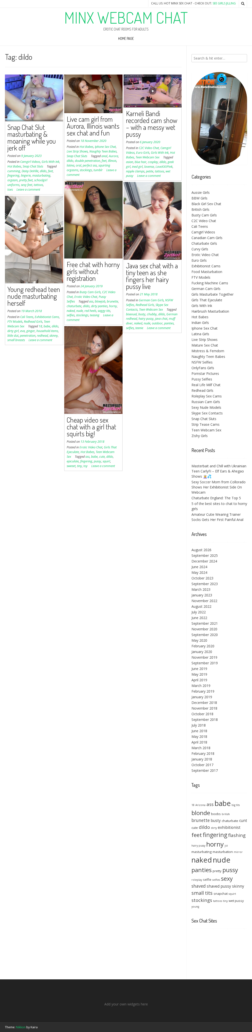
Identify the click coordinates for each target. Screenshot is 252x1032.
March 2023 (200, 589)
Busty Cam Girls (90, 292)
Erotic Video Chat (85, 297)
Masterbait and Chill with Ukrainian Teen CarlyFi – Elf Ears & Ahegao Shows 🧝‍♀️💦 (218, 471)
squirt (106, 461)
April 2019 (199, 680)
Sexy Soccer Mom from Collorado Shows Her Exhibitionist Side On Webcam (218, 487)
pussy (97, 461)
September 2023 (204, 583)
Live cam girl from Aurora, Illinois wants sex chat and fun (93, 126)
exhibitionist (229, 827)
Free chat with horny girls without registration (93, 271)
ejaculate (73, 461)
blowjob (100, 301)
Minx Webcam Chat (126, 17)
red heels (90, 311)
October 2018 (202, 714)
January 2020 (201, 651)
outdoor (157, 323)
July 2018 (198, 725)
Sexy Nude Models (206, 407)
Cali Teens (26, 317)
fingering (13, 175)
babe (47, 326)
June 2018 (199, 730)
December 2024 (204, 561)
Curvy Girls (199, 249)
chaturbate (74, 306)
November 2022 (204, 600)
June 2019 (199, 668)
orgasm (12, 180)
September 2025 (204, 555)
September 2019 (204, 663)
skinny (53, 336)
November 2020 (204, 629)
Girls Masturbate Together (212, 294)
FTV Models (14, 321)
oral (78, 165)
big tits (236, 805)
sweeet (71, 466)
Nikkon (21, 1027)
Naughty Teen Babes (103, 151)
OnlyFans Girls (202, 367)
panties (169, 323)
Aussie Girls (200, 192)
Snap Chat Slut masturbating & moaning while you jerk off (31, 137)
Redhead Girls (145, 305)
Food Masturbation (206, 271)
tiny (79, 466)
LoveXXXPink (164, 167)
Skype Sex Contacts (207, 413)
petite (149, 171)
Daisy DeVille (30, 171)
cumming (13, 171)
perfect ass (90, 165)
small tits (202, 893)
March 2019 (200, 685)
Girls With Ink (50, 162)
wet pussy (236, 900)
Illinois (112, 161)
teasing (94, 315)
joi (226, 845)
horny (113, 306)
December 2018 (204, 702)
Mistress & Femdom (207, 351)
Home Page (126, 38)
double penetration (87, 161)
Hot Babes (14, 166)
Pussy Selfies (201, 379)
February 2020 (202, 646)
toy (85, 466)
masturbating (41, 175)
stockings (86, 170)
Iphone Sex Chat (105, 147)
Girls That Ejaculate (206, 300)
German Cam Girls (151, 300)
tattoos (38, 185)
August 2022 (201, 606)
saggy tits (104, 311)
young (195, 906)
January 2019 (201, 697)
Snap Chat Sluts (33, 166)
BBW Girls (199, 198)
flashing (237, 835)
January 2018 (201, 759)
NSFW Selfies (202, 362)
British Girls (200, 209)
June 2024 (199, 566)
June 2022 (199, 617)
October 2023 (202, 578)
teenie (139, 328)
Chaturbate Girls (204, 243)
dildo (43, 171)
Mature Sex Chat (204, 345)
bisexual (131, 314)
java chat (161, 319)
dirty (214, 828)
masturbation (223, 852)
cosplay (153, 162)
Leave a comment (28, 189)
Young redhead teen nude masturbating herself (33, 296)
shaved (198, 886)
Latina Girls (200, 334)
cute (102, 457)
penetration (27, 336)
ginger (30, 331)
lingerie (26, 175)
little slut (12, 336)
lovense (149, 167)
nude (79, 311)
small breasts (16, 340)
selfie (207, 879)
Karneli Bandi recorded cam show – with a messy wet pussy (151, 123)
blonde (200, 813)
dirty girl (13, 331)
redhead (42, 336)
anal (104, 156)
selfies (71, 315)
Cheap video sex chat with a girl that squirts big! (91, 426)
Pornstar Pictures (205, 373)
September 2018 (204, 719)
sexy (227, 878)
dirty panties (99, 306)
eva (22, 331)
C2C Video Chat (149, 148)
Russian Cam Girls (205, 401)
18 (40, 326)
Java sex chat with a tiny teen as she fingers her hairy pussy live (152, 276)
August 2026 (201, 549)
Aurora (113, 156)
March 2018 (200, 747)
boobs (216, 814)
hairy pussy (146, 319)
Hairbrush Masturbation (210, 311)
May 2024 (199, 572)
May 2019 (199, 674)
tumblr (98, 170)
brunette (112, 301)
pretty (217, 871)
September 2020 (204, 634)
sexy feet (26, 185)
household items (47, 331)
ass (91, 301)
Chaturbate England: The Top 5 (216, 498)
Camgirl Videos (30, 162)
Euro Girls (142, 153)
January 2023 (201, 595)
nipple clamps (135, 171)
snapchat (221, 893)
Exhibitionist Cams (47, 317)
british (226, 814)
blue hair (140, 162)
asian (129, 162)
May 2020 (199, 640)
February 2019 (202, 691)
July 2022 (198, 612)
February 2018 (202, 753)
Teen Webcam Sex (147, 157)
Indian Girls (200, 322)
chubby (152, 314)
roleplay (196, 879)
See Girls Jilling (224, 3)
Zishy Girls (199, 435)
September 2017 (204, 770)
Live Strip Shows (77, 151)
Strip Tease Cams (205, 424)
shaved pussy (219, 886)
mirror (238, 852)
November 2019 (204, 657)
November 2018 (204, 708)
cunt (243, 820)
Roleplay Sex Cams (206, 396)
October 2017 (202, 764)
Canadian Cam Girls (206, 237)
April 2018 (199, 742)
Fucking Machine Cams (209, 283)
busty (141, 314)
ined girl (137, 167)
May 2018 (199, 736)
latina (70, 165)
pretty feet (26, 180)
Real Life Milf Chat (205, 384)
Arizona (200, 805)
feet (50, 171)
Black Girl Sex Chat (206, 203)
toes (10, 189)
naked (71, 311)
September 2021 (204, 623)
